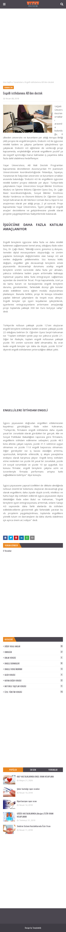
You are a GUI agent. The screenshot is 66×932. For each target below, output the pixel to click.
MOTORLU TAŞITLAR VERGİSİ (33, 686)
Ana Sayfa (7, 82)
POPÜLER (13, 769)
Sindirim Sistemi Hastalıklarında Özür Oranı (33, 826)
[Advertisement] (33, 45)
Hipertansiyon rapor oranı (27, 801)
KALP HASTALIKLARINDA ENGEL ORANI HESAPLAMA (35, 776)
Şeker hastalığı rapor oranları (28, 788)
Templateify (37, 927)
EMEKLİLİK (33, 652)
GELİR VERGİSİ (33, 674)
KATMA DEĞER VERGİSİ (33, 680)
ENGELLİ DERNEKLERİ (33, 663)
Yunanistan (18, 82)
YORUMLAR (52, 769)
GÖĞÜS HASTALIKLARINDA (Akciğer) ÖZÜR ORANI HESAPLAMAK (35, 815)
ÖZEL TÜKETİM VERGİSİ (34, 691)
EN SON (33, 769)
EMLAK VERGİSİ (33, 657)
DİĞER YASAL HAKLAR (33, 646)
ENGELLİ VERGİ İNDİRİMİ (33, 669)
